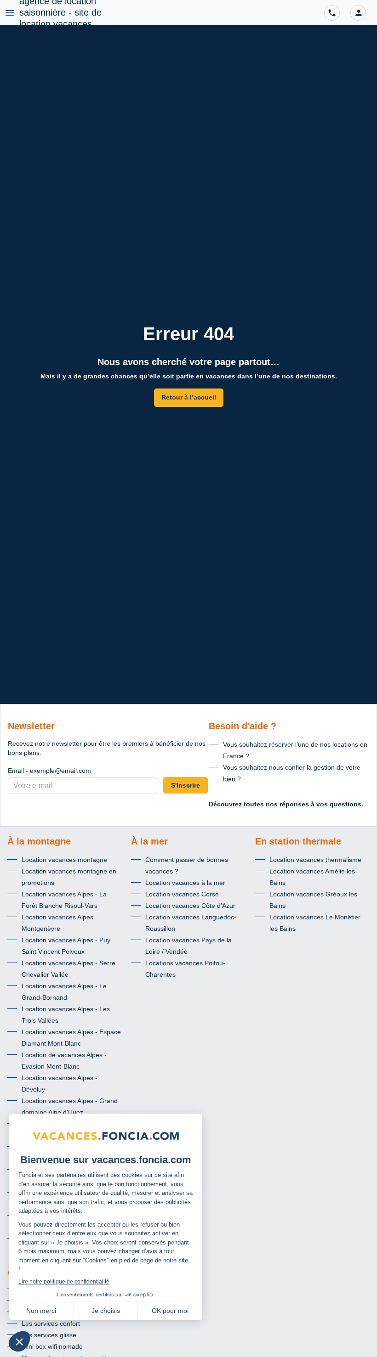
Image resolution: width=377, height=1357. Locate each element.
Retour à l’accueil (188, 397)
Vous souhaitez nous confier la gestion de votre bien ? (291, 773)
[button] (358, 13)
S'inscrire (185, 785)
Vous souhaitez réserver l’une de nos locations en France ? (295, 750)
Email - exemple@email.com (49, 770)
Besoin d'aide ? (242, 726)
